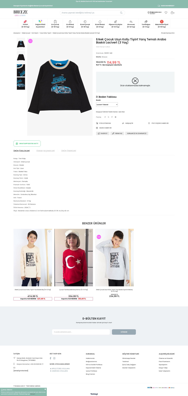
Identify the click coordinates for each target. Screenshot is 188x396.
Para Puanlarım (164, 361)
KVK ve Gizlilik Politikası (94, 365)
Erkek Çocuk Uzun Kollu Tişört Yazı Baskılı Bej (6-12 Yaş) (33, 290)
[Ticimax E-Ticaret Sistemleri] (94, 394)
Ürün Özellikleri (21, 151)
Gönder (124, 332)
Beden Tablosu (107, 97)
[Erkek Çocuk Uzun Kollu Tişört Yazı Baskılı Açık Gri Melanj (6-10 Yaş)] (114, 257)
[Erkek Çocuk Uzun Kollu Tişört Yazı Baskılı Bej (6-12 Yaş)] (32, 257)
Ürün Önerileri (68, 151)
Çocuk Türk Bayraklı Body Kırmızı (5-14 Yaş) (73, 290)
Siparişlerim (163, 365)
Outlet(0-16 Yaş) (25, 25)
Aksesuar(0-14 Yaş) (131, 25)
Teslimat (125, 361)
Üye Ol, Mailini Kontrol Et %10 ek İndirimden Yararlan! (94, 1)
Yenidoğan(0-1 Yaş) (146, 25)
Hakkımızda (90, 358)
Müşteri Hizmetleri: (30, 364)
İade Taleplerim (164, 371)
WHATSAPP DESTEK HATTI (28, 144)
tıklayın (32, 394)
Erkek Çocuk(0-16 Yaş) (85, 25)
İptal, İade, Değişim (129, 365)
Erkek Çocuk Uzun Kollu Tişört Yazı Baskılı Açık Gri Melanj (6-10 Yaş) (114, 290)
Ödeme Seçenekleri (45, 151)
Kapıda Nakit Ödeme (93, 368)
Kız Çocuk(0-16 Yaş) (55, 25)
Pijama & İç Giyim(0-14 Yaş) (115, 25)
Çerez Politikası (91, 371)
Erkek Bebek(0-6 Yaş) (100, 25)
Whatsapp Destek (128, 358)
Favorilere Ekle (49, 231)
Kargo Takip (163, 368)
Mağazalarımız (91, 361)
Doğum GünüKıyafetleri (40, 25)
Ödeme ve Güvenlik (166, 358)
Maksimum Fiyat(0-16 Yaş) (161, 25)
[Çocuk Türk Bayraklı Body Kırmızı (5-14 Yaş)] (73, 257)
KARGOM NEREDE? (167, 6)
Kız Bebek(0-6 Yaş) (70, 25)
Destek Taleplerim (128, 368)
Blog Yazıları (90, 374)
